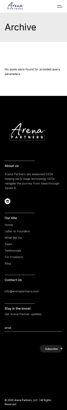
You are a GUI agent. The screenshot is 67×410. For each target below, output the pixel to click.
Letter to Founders (17, 231)
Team (8, 244)
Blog (8, 263)
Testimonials (13, 250)
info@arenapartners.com (22, 291)
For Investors (14, 257)
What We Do (13, 237)
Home (9, 225)
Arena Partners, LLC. (26, 400)
